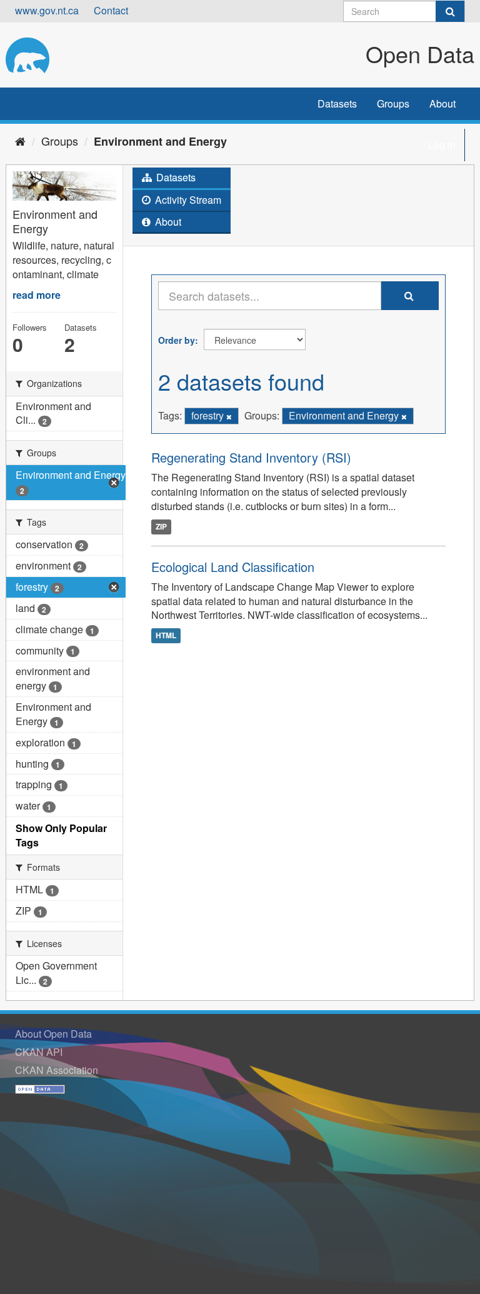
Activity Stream (186, 200)
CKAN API (38, 1052)
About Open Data (53, 1033)
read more (36, 295)
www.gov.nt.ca (47, 10)
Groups (393, 103)
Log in (442, 145)
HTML (166, 635)
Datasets (337, 103)
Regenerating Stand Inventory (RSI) (251, 457)
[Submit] (450, 11)
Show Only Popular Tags (61, 835)
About (442, 103)
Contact (111, 10)
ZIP (161, 526)
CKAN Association (56, 1070)
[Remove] (229, 416)
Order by (176, 340)
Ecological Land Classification (232, 567)
